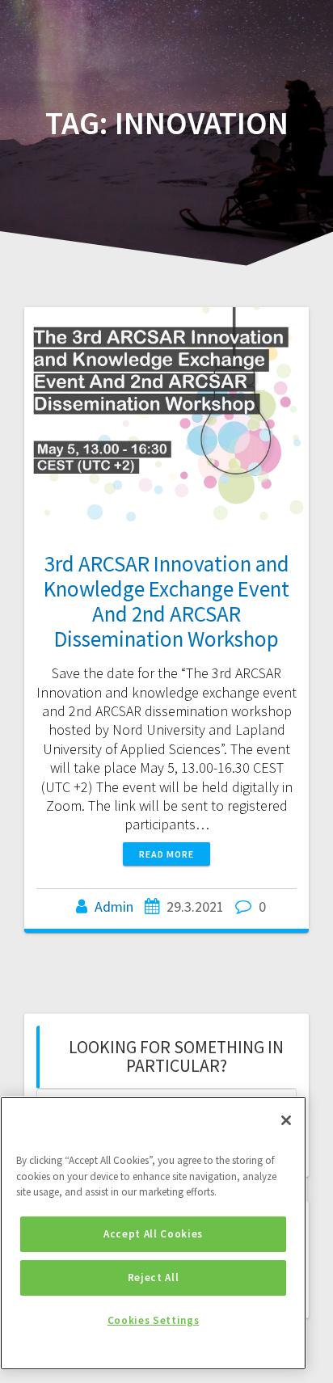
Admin (114, 906)
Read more (166, 854)
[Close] (286, 1120)
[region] (153, 1233)
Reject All (153, 1277)
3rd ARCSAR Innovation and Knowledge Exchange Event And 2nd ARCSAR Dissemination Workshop (166, 601)
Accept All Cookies (153, 1234)
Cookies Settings (153, 1320)
